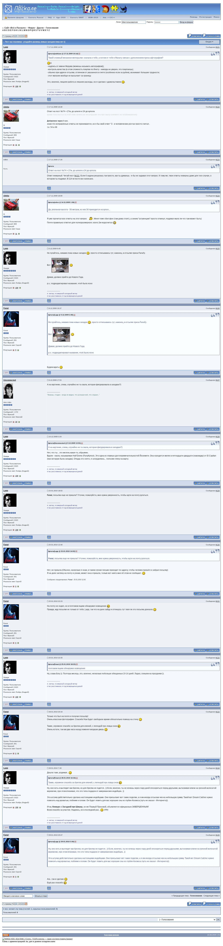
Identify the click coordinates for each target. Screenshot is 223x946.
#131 (218, 601)
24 (16, 422)
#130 (218, 545)
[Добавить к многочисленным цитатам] (200, 99)
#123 (218, 160)
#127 (218, 380)
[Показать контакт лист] (16, 99)
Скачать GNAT (77, 17)
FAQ (50, 17)
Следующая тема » (212, 896)
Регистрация (205, 17)
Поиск (216, 17)
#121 (218, 47)
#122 (218, 107)
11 (16, 145)
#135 (218, 835)
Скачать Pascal (35, 17)
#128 (218, 437)
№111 (77, 176)
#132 (218, 658)
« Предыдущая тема (180, 896)
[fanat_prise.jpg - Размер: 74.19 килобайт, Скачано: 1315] (60, 265)
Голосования (196, 896)
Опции (209, 42)
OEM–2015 (93, 17)
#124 (218, 196)
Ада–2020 (61, 17)
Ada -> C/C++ (109, 17)
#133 (218, 712)
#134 (218, 768)
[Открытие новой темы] (211, 36)
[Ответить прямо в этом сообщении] (213, 99)
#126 (218, 308)
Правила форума (16, 17)
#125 (218, 248)
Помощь (194, 17)
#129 (218, 491)
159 (16, 86)
